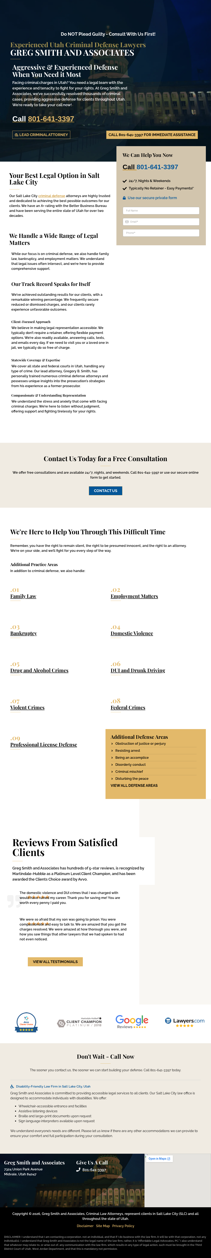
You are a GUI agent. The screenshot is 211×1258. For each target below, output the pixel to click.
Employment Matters (134, 596)
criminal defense (51, 196)
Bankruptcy (23, 633)
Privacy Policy (123, 1226)
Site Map (103, 1226)
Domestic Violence (132, 633)
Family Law (23, 596)
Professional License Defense (43, 744)
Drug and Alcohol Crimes (39, 670)
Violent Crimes (27, 707)
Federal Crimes (128, 707)
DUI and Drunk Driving (138, 670)
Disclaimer (85, 1226)
